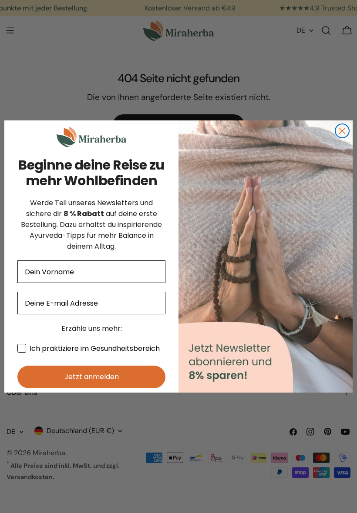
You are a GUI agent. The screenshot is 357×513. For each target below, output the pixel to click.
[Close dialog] (342, 131)
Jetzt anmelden (91, 377)
